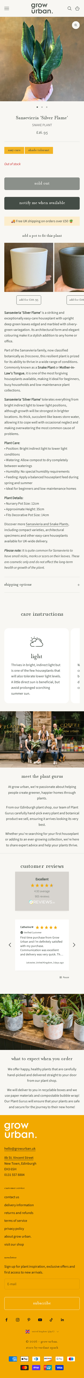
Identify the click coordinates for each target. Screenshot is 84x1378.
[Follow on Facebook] (6, 1320)
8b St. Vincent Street (18, 1157)
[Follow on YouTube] (40, 1320)
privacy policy (14, 1228)
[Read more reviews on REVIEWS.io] (42, 903)
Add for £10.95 (28, 299)
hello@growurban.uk (20, 1148)
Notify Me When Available (42, 203)
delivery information (19, 1205)
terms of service (15, 1220)
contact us (11, 1197)
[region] (42, 945)
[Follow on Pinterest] (29, 1320)
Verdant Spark (48, 1348)
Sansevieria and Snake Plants (47, 524)
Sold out (42, 183)
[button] (10, 945)
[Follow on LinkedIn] (62, 1320)
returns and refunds (18, 1213)
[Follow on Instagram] (18, 1320)
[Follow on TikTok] (51, 1320)
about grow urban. (17, 1236)
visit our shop (14, 1244)
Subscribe (42, 1303)
